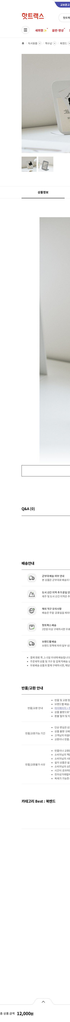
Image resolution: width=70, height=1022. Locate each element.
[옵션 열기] (43, 1001)
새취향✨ (41, 30)
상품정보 (43, 192)
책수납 (48, 43)
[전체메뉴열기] (25, 30)
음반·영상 (58, 30)
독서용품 (32, 43)
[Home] (23, 43)
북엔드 (63, 43)
